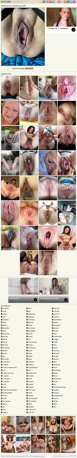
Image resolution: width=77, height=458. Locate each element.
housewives (32, 342)
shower (56, 353)
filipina (5, 412)
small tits (57, 364)
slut (55, 362)
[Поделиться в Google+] (50, 2)
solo (55, 367)
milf (29, 370)
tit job (56, 381)
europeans (7, 401)
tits (55, 384)
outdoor (31, 407)
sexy (55, 348)
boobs (5, 350)
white (56, 401)
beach (5, 325)
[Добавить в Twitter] (71, 2)
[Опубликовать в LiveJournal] (56, 2)
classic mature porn (10, 367)
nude (30, 393)
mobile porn (32, 373)
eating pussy (7, 393)
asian (5, 314)
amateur (6, 308)
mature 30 (32, 409)
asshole (6, 319)
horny (30, 336)
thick (55, 376)
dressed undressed (10, 390)
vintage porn (58, 395)
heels (30, 334)
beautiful (6, 328)
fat (4, 407)
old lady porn (33, 398)
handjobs (31, 331)
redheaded (58, 336)
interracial (31, 348)
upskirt (56, 390)
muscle (31, 381)
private (56, 328)
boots (5, 353)
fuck (29, 308)
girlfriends (31, 314)
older (30, 404)
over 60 (56, 311)
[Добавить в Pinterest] (59, 2)
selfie (56, 342)
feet (4, 409)
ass (4, 317)
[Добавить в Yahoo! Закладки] (74, 2)
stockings (57, 370)
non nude (31, 390)
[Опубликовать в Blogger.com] (41, 2)
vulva (56, 398)
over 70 (56, 314)
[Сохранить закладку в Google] (47, 2)
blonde (5, 345)
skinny (56, 359)
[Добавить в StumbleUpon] (65, 2)
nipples (31, 387)
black (5, 342)
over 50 (56, 308)
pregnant (57, 325)
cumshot (6, 381)
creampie (6, 379)
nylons (30, 395)
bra (4, 356)
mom (30, 379)
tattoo (56, 373)
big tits (5, 336)
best (4, 331)
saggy (56, 339)
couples (6, 376)
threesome (57, 379)
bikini (5, 339)
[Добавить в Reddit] (62, 2)
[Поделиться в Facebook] (44, 2)
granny (30, 322)
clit (4, 370)
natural (30, 384)
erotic (5, 398)
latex (30, 353)
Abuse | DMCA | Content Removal (11, 456)
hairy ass (31, 328)
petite (56, 322)
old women (32, 401)
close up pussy (8, 373)
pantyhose (57, 319)
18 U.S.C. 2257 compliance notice (33, 456)
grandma (31, 319)
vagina (56, 393)
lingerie (31, 364)
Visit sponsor (29, 68)
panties (56, 317)
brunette (6, 359)
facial (5, 404)
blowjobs (6, 348)
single (56, 356)
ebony (5, 395)
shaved (56, 350)
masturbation (33, 367)
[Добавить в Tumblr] (68, 2)
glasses (31, 317)
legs (29, 359)
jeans (30, 350)
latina (30, 356)
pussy (56, 331)
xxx (55, 407)
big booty (6, 334)
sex (55, 345)
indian (30, 345)
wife (55, 404)
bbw (4, 322)
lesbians (31, 362)
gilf (29, 311)
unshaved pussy (60, 387)
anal (4, 311)
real (55, 334)
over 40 (31, 412)
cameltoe (6, 362)
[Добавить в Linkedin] (53, 2)
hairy (30, 325)
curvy (5, 387)
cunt (4, 384)
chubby (5, 364)
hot (29, 339)
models (31, 376)
